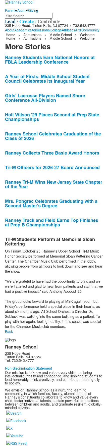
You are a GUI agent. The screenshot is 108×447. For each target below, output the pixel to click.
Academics (23, 29)
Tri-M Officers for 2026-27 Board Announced (52, 167)
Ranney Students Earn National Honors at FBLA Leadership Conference (50, 59)
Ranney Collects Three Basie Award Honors (52, 153)
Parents (11, 10)
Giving (33, 10)
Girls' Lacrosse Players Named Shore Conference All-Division (45, 97)
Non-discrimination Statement (28, 368)
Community (90, 29)
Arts (78, 29)
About (9, 29)
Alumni (22, 10)
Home (11, 34)
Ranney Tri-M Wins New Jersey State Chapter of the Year (53, 184)
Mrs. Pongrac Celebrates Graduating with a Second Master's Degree (51, 203)
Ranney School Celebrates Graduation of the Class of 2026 (53, 135)
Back (9, 331)
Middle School (60, 34)
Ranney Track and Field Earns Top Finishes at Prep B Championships (51, 222)
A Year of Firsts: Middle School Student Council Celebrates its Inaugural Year (47, 78)
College (56, 29)
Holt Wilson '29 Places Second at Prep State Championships (52, 116)
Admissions (41, 29)
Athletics (68, 29)
